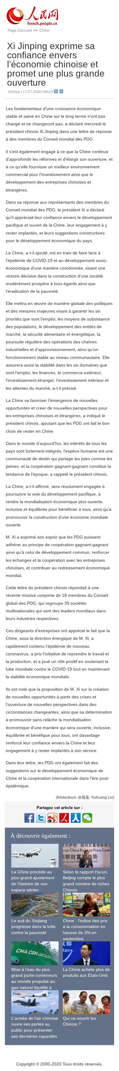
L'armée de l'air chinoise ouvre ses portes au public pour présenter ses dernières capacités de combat (34, 1030)
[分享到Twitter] (41, 818)
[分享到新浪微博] (52, 818)
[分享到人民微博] (64, 818)
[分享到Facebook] (29, 818)
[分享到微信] (87, 818)
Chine (44, 30)
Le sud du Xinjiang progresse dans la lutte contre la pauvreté (33, 926)
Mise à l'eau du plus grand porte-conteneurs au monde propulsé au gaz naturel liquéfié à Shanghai (34, 981)
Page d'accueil (20, 30)
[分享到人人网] (76, 818)
